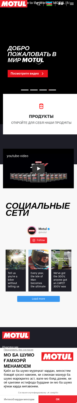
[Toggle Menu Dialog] (72, 3)
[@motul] (32, 230)
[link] (38, 61)
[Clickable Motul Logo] (13, 3)
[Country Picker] (49, 4)
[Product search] (38, 4)
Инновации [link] (10, 347)
